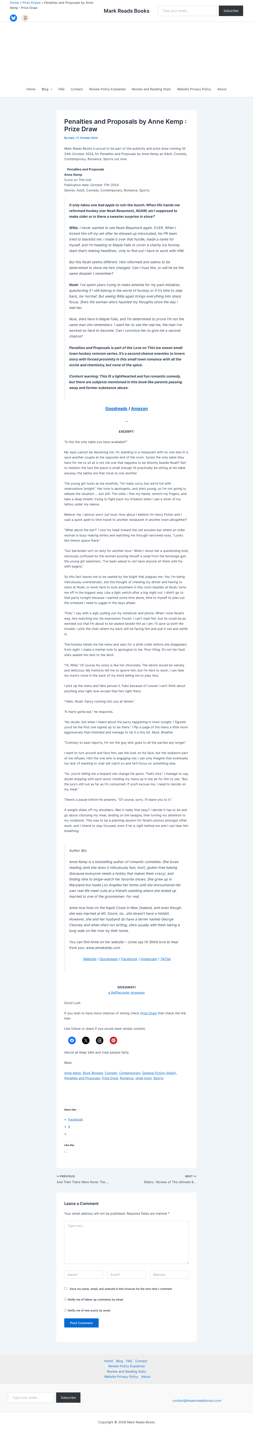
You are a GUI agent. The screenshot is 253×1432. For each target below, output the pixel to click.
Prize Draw (148, 1013)
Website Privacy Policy (194, 89)
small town (143, 1078)
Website (89, 959)
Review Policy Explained (107, 89)
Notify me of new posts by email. (89, 1310)
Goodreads (116, 408)
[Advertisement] (126, 51)
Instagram (149, 959)
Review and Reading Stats (151, 89)
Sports (158, 1078)
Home (14, 3)
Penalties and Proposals (82, 1078)
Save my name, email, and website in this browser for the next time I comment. (121, 1288)
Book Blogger (93, 1073)
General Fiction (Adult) (159, 1073)
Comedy (111, 1073)
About (222, 89)
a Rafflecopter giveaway (126, 993)
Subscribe (231, 11)
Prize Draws (32, 3)
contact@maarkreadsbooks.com (197, 1401)
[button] (50, 89)
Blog (45, 89)
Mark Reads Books (126, 11)
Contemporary (130, 1073)
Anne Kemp (72, 1073)
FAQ (61, 89)
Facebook (129, 959)
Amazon (139, 408)
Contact (77, 89)
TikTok (165, 959)
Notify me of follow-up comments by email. (96, 1299)
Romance (127, 1078)
